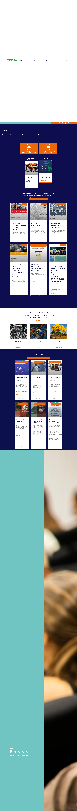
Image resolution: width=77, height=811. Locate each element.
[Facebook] (62, 123)
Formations (19, 751)
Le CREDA (21, 60)
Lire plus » (18, 394)
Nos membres (29, 151)
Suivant (45, 295)
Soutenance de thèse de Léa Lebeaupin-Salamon (38, 421)
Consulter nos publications (48, 151)
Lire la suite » (29, 186)
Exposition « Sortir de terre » (35, 225)
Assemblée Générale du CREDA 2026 (56, 225)
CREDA (4, 130)
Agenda (65, 60)
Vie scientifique (37, 60)
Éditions (53, 60)
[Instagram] (59, 123)
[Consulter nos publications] (48, 147)
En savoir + (14, 240)
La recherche (28, 60)
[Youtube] (65, 123)
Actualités (60, 60)
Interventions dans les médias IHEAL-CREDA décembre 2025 (55, 379)
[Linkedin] (68, 123)
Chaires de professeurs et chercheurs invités (54, 421)
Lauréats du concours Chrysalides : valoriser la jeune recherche (30, 180)
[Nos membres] (29, 147)
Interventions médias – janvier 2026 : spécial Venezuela (22, 379)
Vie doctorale (46, 60)
